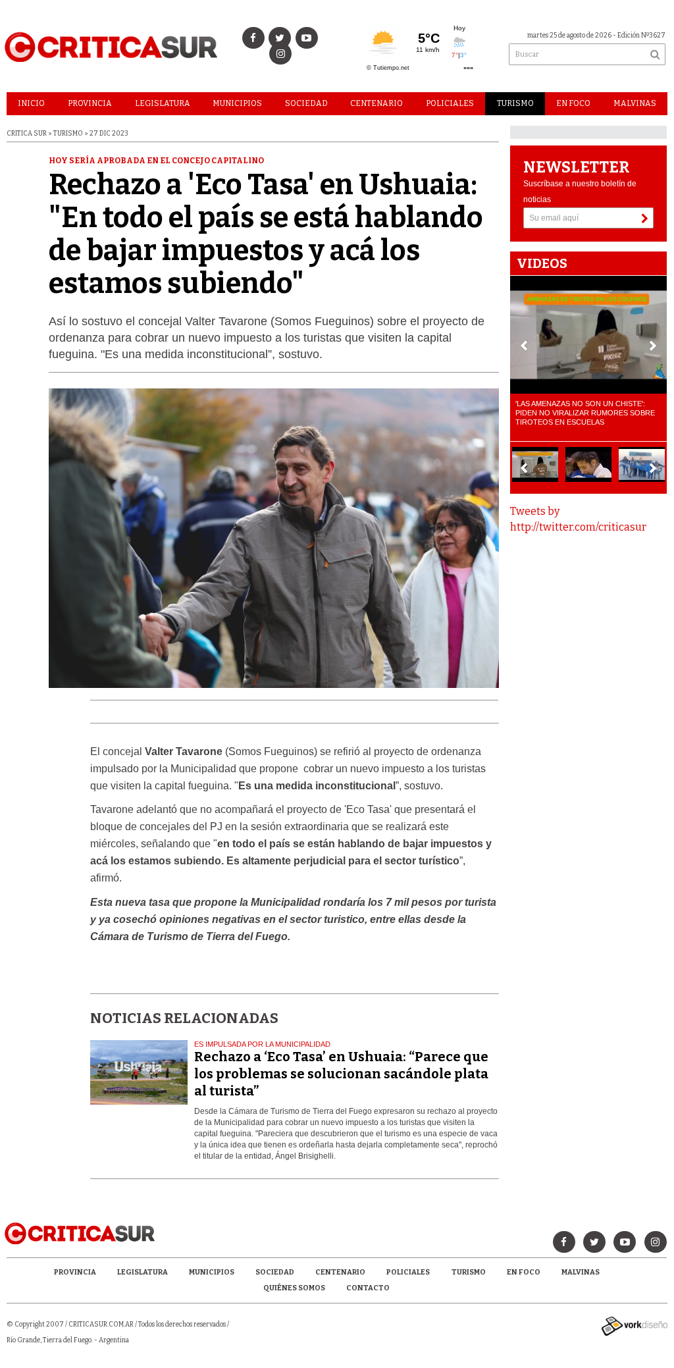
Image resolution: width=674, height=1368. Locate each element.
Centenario (376, 103)
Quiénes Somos (294, 1288)
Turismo (515, 103)
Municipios (237, 103)
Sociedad (306, 103)
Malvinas (634, 103)
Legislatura (162, 103)
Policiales (450, 103)
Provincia (90, 103)
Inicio (31, 103)
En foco (573, 103)
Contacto (368, 1288)
